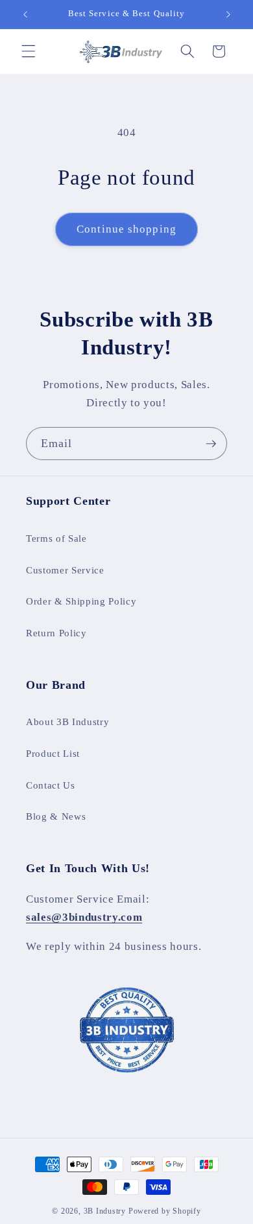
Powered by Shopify (164, 1211)
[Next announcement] (228, 14)
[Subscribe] (210, 444)
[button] (28, 51)
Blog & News (56, 816)
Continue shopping (126, 229)
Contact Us (50, 785)
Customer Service (65, 569)
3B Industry (105, 1211)
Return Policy (56, 632)
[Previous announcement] (25, 14)
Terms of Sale (56, 538)
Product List (53, 753)
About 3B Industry (67, 721)
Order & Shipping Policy (81, 600)
